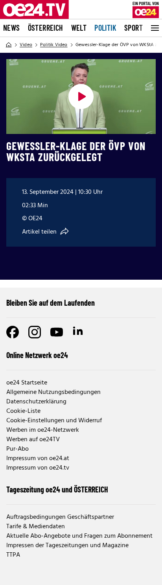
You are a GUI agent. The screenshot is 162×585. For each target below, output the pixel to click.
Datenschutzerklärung (36, 402)
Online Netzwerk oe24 (37, 355)
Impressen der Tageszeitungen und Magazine (67, 545)
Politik (105, 27)
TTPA (13, 555)
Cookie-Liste (23, 411)
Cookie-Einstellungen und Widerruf (54, 421)
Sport (133, 27)
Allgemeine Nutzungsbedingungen (53, 392)
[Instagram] (34, 332)
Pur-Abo (17, 449)
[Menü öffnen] (154, 28)
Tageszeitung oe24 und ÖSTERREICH (57, 489)
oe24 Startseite (26, 383)
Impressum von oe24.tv (37, 468)
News (11, 27)
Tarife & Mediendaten (35, 527)
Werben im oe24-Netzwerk (42, 430)
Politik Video (54, 45)
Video (26, 45)
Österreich (45, 27)
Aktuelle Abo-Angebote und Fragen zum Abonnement (79, 536)
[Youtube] (56, 332)
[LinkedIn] (78, 332)
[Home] (9, 45)
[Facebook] (12, 332)
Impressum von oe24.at (37, 458)
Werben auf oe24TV (33, 440)
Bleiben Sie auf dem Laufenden (50, 302)
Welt (79, 27)
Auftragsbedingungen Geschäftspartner (60, 517)
